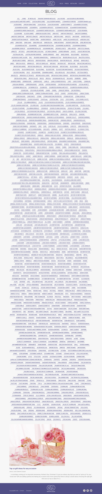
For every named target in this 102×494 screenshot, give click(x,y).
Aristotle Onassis (83, 48)
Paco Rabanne (81, 287)
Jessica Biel (76, 213)
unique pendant (76, 401)
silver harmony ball (28, 347)
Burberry (78, 78)
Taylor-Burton (86, 362)
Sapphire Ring (69, 335)
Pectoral (53, 290)
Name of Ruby (78, 270)
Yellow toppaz (40, 419)
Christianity (31, 96)
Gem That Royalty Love (28, 159)
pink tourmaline (40, 296)
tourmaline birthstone (77, 386)
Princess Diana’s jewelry (64, 299)
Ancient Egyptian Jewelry (20, 39)
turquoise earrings (53, 392)
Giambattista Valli (23, 177)
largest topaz (75, 237)
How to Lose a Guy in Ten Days (63, 201)
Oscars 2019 (35, 287)
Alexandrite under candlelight (24, 30)
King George (86, 231)
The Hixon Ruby (59, 371)
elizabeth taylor (53, 132)
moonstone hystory (79, 264)
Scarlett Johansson (39, 341)
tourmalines (17, 392)
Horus (50, 201)
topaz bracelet (86, 383)
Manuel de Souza (62, 249)
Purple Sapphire (73, 302)
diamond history (53, 120)
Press (67, 3)
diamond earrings (84, 117)
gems (71, 171)
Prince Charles (19, 299)
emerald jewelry (19, 138)
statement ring (49, 353)
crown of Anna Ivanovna (58, 108)
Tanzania (64, 359)
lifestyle (54, 240)
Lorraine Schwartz (78, 243)
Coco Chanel (70, 99)
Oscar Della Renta (85, 284)
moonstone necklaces (62, 267)
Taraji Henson (62, 362)
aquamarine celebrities (63, 45)
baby (57, 54)
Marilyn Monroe (55, 252)
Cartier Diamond (51, 84)
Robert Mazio (87, 314)
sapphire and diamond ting (27, 332)
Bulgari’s (70, 78)
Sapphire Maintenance (56, 335)
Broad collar (33, 78)
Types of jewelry (28, 395)
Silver (18, 347)
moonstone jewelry (18, 267)
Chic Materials (75, 90)
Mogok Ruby (61, 261)
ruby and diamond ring (43, 320)
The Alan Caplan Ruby (45, 365)
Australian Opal (18, 54)
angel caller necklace (70, 39)
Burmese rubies (16, 81)
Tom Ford (33, 383)
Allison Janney (29, 33)
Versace (29, 407)
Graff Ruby (54, 183)
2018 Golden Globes (38, 21)
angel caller (57, 39)
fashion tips (17, 153)
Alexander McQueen (21, 27)
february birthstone (42, 153)
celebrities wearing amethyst (58, 87)
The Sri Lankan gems (36, 377)
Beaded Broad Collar (70, 57)
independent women (18, 207)
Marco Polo (44, 252)
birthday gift (62, 63)
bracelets (14, 75)
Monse (85, 261)
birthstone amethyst (84, 63)
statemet (59, 353)
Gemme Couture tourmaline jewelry (71, 168)
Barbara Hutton (55, 57)
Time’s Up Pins (72, 380)
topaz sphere (45, 386)
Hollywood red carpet (79, 198)
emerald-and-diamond (58, 138)
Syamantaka (48, 359)
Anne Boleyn (48, 42)
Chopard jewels (73, 93)
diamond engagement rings (37, 120)
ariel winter (72, 48)
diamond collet (71, 117)
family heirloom (73, 147)
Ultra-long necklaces (54, 395)
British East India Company (59, 75)
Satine (76, 338)
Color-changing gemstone (19, 105)
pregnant (66, 296)
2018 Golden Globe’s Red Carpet (20, 21)
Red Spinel (69, 311)
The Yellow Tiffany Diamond (19, 380)
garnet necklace (76, 156)
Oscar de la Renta (71, 284)
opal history (49, 281)
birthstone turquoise (51, 66)
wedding (31, 410)
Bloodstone (50, 69)
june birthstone (80, 225)
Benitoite (31, 60)
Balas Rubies (75, 54)
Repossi (12, 314)
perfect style (15, 293)
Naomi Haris (87, 270)
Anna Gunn (27, 42)
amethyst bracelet (67, 33)
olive (15, 281)
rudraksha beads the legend (43, 326)
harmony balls (46, 192)
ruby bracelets (69, 320)
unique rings (87, 401)
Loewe (75, 240)
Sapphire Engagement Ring (28, 335)
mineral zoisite (19, 261)
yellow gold (65, 416)
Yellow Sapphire (77, 416)
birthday (53, 63)
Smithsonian (81, 347)
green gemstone (47, 186)
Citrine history (68, 96)
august (73, 51)
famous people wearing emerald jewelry (50, 150)
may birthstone (85, 252)
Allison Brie (18, 33)
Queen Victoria (16, 308)
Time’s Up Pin (62, 380)
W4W (24, 410)
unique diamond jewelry (81, 395)
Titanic (89, 380)
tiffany (32, 380)
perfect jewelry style (84, 290)
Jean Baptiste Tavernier (62, 213)
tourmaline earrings (51, 389)
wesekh (13, 413)
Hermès (54, 195)
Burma (85, 78)
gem (18, 159)
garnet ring (87, 156)
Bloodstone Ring (19, 72)
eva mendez (58, 144)
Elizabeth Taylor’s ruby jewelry (25, 135)
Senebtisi (62, 341)
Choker (63, 93)
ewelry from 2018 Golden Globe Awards (22, 147)
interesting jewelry (60, 207)
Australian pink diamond (33, 54)
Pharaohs (88, 293)
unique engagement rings (53, 398)
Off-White (76, 278)
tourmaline (64, 386)
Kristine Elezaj (64, 234)
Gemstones (64, 174)
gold (82, 177)
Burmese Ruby (27, 81)
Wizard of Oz (86, 413)
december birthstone (35, 114)
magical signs (32, 249)
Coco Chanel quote (82, 99)
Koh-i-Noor (39, 234)
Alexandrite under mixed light (66, 30)
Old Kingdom (85, 278)
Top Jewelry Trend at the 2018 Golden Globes (58, 383)
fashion (84, 150)
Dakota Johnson (68, 111)
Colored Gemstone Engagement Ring (52, 105)
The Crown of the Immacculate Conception (45, 368)
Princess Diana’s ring (80, 299)
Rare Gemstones (84, 308)
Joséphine (68, 222)
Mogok (53, 261)
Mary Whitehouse (73, 252)
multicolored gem (58, 270)
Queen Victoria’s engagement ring (34, 308)
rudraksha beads (83, 323)
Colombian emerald (30, 102)
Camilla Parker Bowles (58, 81)
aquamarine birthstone (46, 45)
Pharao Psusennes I (76, 293)
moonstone (18, 264)
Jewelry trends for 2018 (35, 222)
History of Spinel (64, 198)
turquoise (26, 392)
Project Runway (60, 302)
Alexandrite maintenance (78, 27)
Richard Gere (33, 314)
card (69, 81)
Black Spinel (40, 69)
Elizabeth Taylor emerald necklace (72, 132)
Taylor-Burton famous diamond (26, 365)
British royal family (20, 78)
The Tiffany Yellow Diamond (79, 377)
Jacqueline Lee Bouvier (56, 210)
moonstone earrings (64, 264)
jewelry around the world (67, 216)
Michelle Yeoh (28, 258)
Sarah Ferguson (43, 338)
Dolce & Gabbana (63, 126)
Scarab (82, 338)
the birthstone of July (62, 365)
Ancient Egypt (85, 36)
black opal (16, 69)
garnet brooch (38, 156)
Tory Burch (54, 386)
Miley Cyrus (60, 258)
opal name (13, 284)
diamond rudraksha (55, 123)
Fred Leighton (83, 153)
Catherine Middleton (19, 87)
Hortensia (28, 201)
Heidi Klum (85, 192)
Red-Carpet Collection (81, 311)
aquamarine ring (48, 48)
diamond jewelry (66, 120)
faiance (51, 147)
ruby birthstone (57, 320)
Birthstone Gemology (35, 66)
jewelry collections (17, 219)
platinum (50, 296)
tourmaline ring (81, 389)
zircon (49, 419)
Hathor (66, 192)
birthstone (71, 63)
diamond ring (31, 123)
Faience (58, 147)
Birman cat (30, 63)
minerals (29, 261)
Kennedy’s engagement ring (72, 231)
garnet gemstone (62, 156)
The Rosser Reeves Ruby (20, 377)
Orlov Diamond (59, 284)
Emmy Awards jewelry (38, 141)
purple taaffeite (85, 302)
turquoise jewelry (67, 392)
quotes (49, 308)
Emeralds (70, 138)
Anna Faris (19, 42)
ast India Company (51, 51)
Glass (76, 177)
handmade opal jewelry (21, 192)
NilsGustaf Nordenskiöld (49, 275)
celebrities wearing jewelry (79, 87)
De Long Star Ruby (81, 111)
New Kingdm (24, 275)
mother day (75, 267)
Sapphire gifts (42, 335)
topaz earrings (21, 386)
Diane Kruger (86, 123)
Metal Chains (18, 258)
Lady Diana (26, 237)
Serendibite (32, 344)
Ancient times (34, 39)
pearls (45, 290)
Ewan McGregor (76, 144)
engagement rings (26, 144)
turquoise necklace (82, 392)
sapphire (83, 329)
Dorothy (73, 126)
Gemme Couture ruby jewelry (49, 168)
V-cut (39, 404)
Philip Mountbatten (16, 296)
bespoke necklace (66, 60)
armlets (14, 51)
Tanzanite (72, 359)
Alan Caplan (42, 24)
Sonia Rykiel (42, 350)
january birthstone (16, 213)
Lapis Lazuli (64, 237)
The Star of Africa (50, 377)
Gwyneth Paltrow (65, 186)
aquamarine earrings (79, 45)
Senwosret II (71, 341)
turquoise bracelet (38, 392)
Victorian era (51, 407)
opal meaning (83, 281)
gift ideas (34, 177)
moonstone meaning (33, 267)
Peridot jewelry (47, 293)
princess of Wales (47, 302)
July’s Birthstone (67, 225)
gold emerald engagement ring (30, 180)
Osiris (73, 287)
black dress (74, 66)
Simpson (62, 347)
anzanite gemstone (72, 42)
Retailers (73, 3)
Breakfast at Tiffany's (27, 75)
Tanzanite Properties (49, 362)
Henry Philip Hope (21, 195)
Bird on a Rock (20, 63)
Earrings (54, 129)
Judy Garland (28, 225)
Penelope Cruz (70, 290)
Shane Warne (42, 344)
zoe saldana (67, 419)
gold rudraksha (57, 180)
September (81, 341)
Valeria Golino (56, 404)
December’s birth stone (51, 114)
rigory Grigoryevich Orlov (47, 314)
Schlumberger (53, 341)
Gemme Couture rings (23, 165)
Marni (63, 252)
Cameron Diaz (37, 81)
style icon (37, 356)
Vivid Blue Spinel (16, 410)
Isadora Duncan (85, 207)
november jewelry (34, 278)
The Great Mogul (29, 371)
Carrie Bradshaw (31, 84)
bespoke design (40, 60)
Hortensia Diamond (39, 201)
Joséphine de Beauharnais (81, 222)
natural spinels (73, 273)
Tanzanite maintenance (32, 362)
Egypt (61, 129)
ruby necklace (43, 323)
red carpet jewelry (42, 311)
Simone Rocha (53, 347)
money (69, 261)
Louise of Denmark (49, 246)
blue (28, 72)
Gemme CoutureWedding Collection (23, 171)
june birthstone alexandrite (22, 228)
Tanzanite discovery (84, 359)
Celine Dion (24, 90)
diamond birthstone (18, 117)
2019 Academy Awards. (54, 21)
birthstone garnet (20, 66)
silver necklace (42, 347)
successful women (56, 356)
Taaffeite (57, 359)
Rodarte (31, 317)
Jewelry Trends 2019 (18, 222)
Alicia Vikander (82, 30)
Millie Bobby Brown (81, 258)
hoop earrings (18, 201)
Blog (61, 3)
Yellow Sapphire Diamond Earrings (22, 419)
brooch (48, 78)
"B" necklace (32, 18)
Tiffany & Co (40, 380)
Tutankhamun (16, 395)
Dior (40, 126)
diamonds (66, 123)
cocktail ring (54, 99)
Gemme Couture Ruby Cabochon (28, 168)
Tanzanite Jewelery (17, 362)
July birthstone (55, 225)
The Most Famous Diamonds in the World (30, 374)
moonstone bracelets (49, 264)
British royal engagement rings (80, 75)
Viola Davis (84, 407)
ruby (83, 317)
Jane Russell (83, 210)
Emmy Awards (25, 141)
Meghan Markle (69, 255)
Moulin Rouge (85, 267)
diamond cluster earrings (55, 117)
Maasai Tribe (14, 249)
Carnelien (87, 81)
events (66, 144)
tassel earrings (74, 362)
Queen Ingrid (56, 305)
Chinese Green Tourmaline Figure (23, 93)
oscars (17, 287)
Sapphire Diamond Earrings (60, 332)
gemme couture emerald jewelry (59, 159)
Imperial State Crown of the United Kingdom (77, 204)
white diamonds (75, 413)
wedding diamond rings (54, 410)
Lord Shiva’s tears (64, 243)
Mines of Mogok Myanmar (41, 261)
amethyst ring (58, 36)
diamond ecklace (21, 120)
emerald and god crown (53, 135)
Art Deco (21, 51)
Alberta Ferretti (66, 24)
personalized (59, 293)
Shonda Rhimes (84, 344)
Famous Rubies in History (72, 150)
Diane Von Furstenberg (20, 126)
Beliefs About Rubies (19, 60)
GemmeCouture (54, 171)
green (87, 183)
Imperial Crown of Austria (18, 204)
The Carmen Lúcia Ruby (23, 368)
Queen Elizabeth (31, 305)
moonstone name (47, 267)
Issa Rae (16, 210)
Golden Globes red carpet (72, 180)
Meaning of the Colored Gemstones (42, 255)
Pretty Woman (76, 296)
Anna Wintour (37, 42)
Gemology (64, 171)
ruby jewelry (32, 323)
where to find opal (62, 413)
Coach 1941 (44, 99)
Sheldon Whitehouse (65, 344)
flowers (54, 153)
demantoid (64, 114)
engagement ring (83, 141)
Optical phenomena (33, 284)
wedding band (40, 410)
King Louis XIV (30, 234)
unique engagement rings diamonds (74, 398)
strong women (21, 356)
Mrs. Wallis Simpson (32, 270)
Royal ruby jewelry (54, 317)
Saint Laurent (74, 329)
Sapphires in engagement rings (26, 338)
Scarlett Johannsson (24, 341)
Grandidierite (64, 183)
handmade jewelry (40, 189)
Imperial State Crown (54, 204)
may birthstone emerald (21, 255)
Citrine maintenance (19, 99)
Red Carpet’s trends (57, 311)
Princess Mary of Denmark (32, 302)
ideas (81, 201)
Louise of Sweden (62, 246)
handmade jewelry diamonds (58, 189)
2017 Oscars (61, 18)
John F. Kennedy (58, 222)
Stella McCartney (82, 353)
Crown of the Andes (74, 108)
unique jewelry (15, 401)
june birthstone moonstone (42, 228)
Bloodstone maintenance (64, 69)
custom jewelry (20, 111)
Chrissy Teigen (84, 93)
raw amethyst (16, 311)
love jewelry (85, 246)
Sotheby (63, 350)
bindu (12, 63)
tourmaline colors (36, 389)
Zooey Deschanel (84, 419)
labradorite (17, 237)
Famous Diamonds (85, 147)
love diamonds (74, 246)
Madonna (23, 249)
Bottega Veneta (83, 72)
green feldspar (25, 186)
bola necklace (60, 72)
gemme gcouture (42, 171)
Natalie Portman (44, 273)
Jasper (40, 213)
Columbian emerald (33, 108)
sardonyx (69, 338)
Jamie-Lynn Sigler (71, 210)
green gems (36, 186)
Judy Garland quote (41, 225)
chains (48, 90)
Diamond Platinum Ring (18, 123)
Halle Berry (77, 186)
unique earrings (20, 398)
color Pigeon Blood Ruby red (54, 102)
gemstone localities (35, 174)
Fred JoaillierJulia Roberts (68, 153)
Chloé (57, 93)
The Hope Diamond (72, 371)
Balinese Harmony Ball (41, 57)
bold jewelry (71, 72)
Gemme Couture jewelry (18, 162)
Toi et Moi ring (23, 383)
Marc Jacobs (73, 249)
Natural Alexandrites (58, 273)
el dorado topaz (83, 129)
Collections (33, 3)
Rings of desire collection (72, 314)
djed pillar (52, 126)
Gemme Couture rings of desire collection (45, 165)
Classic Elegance (33, 99)
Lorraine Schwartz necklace (20, 246)
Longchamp (20, 243)
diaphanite (33, 126)
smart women (71, 347)
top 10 (40, 383)
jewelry (17, 216)
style (30, 356)
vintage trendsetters (72, 407)
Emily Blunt (15, 141)
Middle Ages (38, 258)
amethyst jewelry (32, 36)
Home (19, 3)
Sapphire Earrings (77, 332)
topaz (77, 383)
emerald (40, 135)
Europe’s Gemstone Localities (43, 144)
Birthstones (64, 66)
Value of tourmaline (69, 404)
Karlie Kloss (84, 228)
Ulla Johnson (40, 395)
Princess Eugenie (16, 302)
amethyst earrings (81, 33)
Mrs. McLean (20, 270)
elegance (21, 132)
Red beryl (31, 311)
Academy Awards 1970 (84, 21)
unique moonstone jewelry (31, 401)
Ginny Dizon (61, 177)
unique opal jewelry (62, 401)
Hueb (76, 201)
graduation (45, 183)
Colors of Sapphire (18, 108)
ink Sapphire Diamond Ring (34, 207)
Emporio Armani (52, 141)
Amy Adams (76, 36)
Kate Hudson (15, 231)
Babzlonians (65, 54)
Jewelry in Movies (31, 219)
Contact (82, 3)
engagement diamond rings (67, 141)
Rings (60, 314)
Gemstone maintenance (51, 174)
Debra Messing (21, 114)
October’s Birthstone (64, 278)
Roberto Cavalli (21, 317)
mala (52, 249)
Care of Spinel (77, 81)
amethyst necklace (46, 36)
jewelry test (74, 219)
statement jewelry (36, 353)
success (45, 356)
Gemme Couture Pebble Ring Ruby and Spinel (76, 162)
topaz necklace (33, 386)
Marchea (35, 252)
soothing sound (53, 350)
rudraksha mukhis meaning (77, 326)
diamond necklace (79, 120)
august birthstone (84, 51)
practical (58, 296)
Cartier (41, 84)
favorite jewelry (28, 153)
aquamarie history (21, 45)
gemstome (78, 171)
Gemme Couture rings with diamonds (73, 165)
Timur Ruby (81, 380)
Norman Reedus (65, 275)
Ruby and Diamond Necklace (25, 320)
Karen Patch (74, 228)
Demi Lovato (73, 114)
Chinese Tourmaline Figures (44, 93)
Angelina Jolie (84, 39)
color (41, 102)
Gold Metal (46, 180)
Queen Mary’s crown (68, 305)
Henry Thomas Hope (44, 195)
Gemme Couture (42, 159)
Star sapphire (23, 353)
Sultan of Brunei (69, 356)
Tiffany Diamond (51, 380)
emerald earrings (80, 135)
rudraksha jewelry (60, 326)
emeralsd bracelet (81, 138)
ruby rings (65, 323)
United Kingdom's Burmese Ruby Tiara (23, 404)
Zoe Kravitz (57, 419)
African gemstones (30, 24)
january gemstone (30, 213)
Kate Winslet (48, 231)
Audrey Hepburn (64, 51)
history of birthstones (78, 195)
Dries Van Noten (83, 126)
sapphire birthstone (43, 332)
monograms (77, 261)
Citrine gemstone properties (52, 96)
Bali (30, 57)
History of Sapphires (50, 198)
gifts (40, 177)
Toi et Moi (14, 383)
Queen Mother (81, 305)
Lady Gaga (49, 237)
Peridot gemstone (34, 293)
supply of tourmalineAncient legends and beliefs (26, 359)
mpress (12, 270)
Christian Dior (20, 96)
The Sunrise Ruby (63, 377)
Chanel (54, 90)
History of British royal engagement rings (28, 198)
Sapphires (78, 335)
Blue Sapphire (36, 72)
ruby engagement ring (19, 323)
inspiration (48, 207)
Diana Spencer (75, 123)
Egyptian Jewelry (70, 129)
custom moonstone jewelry (36, 111)
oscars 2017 (25, 287)
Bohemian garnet (47, 72)
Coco (62, 99)
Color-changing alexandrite (74, 102)
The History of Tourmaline (44, 371)
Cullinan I (86, 108)
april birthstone (85, 42)
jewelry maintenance (46, 219)
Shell (76, 344)
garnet (28, 156)
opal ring (21, 284)
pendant (60, 290)
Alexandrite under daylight (45, 30)
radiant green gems (60, 308)
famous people (29, 150)
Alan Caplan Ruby (53, 24)
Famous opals (19, 150)
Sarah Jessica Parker (57, 338)
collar (19, 102)
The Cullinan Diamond (68, 368)
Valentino (46, 404)
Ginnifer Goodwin (50, 177)
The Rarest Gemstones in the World (72, 374)
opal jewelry (59, 281)
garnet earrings (50, 156)
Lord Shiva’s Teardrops (49, 243)
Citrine (39, 96)
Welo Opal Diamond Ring (82, 410)
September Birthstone (19, 344)
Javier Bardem (49, 213)
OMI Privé (22, 281)
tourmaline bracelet (21, 389)
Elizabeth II (42, 132)
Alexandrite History (61, 27)
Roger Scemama (41, 317)
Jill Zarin (48, 222)
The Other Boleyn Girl (52, 374)
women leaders (54, 416)
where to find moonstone (45, 413)
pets (66, 293)
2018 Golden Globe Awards (75, 18)
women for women (41, 416)
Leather (14, 240)
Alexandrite (33, 27)
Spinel (15, 353)
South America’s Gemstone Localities (79, 350)
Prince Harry (30, 299)
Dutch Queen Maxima (35, 129)
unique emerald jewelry (35, 398)
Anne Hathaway (59, 42)
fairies (64, 147)
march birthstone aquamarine (21, 252)
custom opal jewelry (54, 111)
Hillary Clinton (64, 195)
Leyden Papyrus (44, 240)
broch (42, 78)
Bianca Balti (85, 60)
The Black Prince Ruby (78, 365)
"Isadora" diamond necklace (46, 18)
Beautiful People (84, 57)
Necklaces (15, 275)
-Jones (24, 18)
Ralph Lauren (72, 308)
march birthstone (85, 249)
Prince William (50, 299)
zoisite (75, 419)
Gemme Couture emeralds (80, 159)
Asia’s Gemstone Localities (35, 51)
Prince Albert (87, 296)
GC (13, 159)
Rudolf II (73, 323)
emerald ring (45, 138)
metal (85, 255)
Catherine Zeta (33, 87)
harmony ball (35, 192)
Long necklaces (84, 240)
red (24, 311)
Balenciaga (84, 54)
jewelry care (82, 216)
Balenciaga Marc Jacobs (19, 57)
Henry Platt (32, 195)
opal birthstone (37, 281)
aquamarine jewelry (18, 48)
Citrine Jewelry (80, 96)
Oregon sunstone (46, 284)
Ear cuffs (46, 129)
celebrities (43, 87)
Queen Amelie (20, 305)
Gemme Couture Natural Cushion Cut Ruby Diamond (44, 162)
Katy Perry (58, 231)
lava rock (85, 237)
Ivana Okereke (25, 210)
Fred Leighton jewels (17, 156)
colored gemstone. (72, 105)
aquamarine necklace (34, 48)
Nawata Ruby (84, 273)
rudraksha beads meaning (24, 326)
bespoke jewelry (53, 60)
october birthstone (48, 278)
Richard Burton (22, 314)
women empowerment (26, 416)
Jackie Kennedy (42, 210)
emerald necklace (32, 138)
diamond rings (41, 123)
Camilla (46, 81)
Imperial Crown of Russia (37, 204)
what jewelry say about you (26, 413)
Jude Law (19, 225)
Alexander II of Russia (80, 24)
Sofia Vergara (32, 350)
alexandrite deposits (46, 27)
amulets (67, 36)
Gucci (56, 186)
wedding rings (68, 410)
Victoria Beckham (39, 407)
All (18, 18)
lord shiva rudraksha (33, 243)
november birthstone (19, 278)
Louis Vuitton (36, 246)
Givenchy (70, 177)
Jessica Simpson (86, 213)
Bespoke (42, 3)
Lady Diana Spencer (38, 237)
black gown (84, 66)
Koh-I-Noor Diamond (51, 234)
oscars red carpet (64, 287)
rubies (65, 317)
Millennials (69, 258)
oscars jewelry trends (48, 287)
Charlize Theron (64, 90)
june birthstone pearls (61, 228)
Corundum (44, 108)
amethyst (56, 33)
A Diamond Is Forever (69, 21)
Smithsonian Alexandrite (18, 350)
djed (44, 126)
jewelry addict (51, 216)
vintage (60, 407)
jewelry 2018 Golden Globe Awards (33, 216)
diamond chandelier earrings (36, 117)
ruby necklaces (55, 323)
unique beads (67, 395)
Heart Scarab (75, 192)
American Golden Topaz (43, 33)
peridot (24, 293)
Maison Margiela (44, 249)
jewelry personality (61, 219)
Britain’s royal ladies (42, 75)
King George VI (19, 234)
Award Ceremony (48, 54)
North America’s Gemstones (80, 275)
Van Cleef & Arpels (84, 404)
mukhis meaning (45, 270)
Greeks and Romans (77, 183)
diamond (81, 114)
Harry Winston (57, 192)
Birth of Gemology (42, 63)
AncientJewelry (46, 39)
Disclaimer (29, 490)
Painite (29, 290)
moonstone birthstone (32, 264)
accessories (18, 24)
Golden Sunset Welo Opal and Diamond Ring (26, 183)
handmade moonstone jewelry (78, 189)
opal (28, 281)
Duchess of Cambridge (20, 129)
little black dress (65, 240)
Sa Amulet (64, 329)
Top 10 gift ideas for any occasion (22, 468)
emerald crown (68, 135)
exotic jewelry (42, 147)
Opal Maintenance (71, 281)
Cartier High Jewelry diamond (67, 84)
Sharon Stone (52, 344)
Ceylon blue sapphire (37, 90)
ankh (12, 42)
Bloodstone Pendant (81, 69)
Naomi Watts (17, 273)
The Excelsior (81, 368)
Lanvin (57, 237)
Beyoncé (76, 60)
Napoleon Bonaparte (30, 273)
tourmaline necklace (67, 389)
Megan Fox (59, 255)
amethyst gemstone (17, 36)
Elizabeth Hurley (31, 132)
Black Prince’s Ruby (28, 69)
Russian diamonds (53, 329)
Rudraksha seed (20, 329)
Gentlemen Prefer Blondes (78, 174)
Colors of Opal (85, 105)
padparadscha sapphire (17, 290)
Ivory (34, 210)
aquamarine (33, 45)
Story (25, 3)
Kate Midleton (37, 231)
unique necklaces (47, 401)
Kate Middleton (26, 231)
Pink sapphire (28, 296)
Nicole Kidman (35, 275)
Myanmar (69, 270)
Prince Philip (39, 299)
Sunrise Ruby (81, 356)
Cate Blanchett (84, 84)
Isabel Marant (73, 207)
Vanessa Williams (19, 407)
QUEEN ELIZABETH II (44, 305)
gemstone (86, 171)
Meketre (79, 255)
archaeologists (61, 48)
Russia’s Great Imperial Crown (36, 329)
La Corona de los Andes (79, 234)
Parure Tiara (37, 290)
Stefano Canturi (69, 353)
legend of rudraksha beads (28, 240)
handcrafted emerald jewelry (23, 189)
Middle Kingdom (49, 258)
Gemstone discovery (20, 174)
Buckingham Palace (59, 78)
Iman (86, 201)
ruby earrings (80, 320)
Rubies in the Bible (74, 317)
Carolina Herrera (18, 84)
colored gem (34, 105)
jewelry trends (86, 219)
